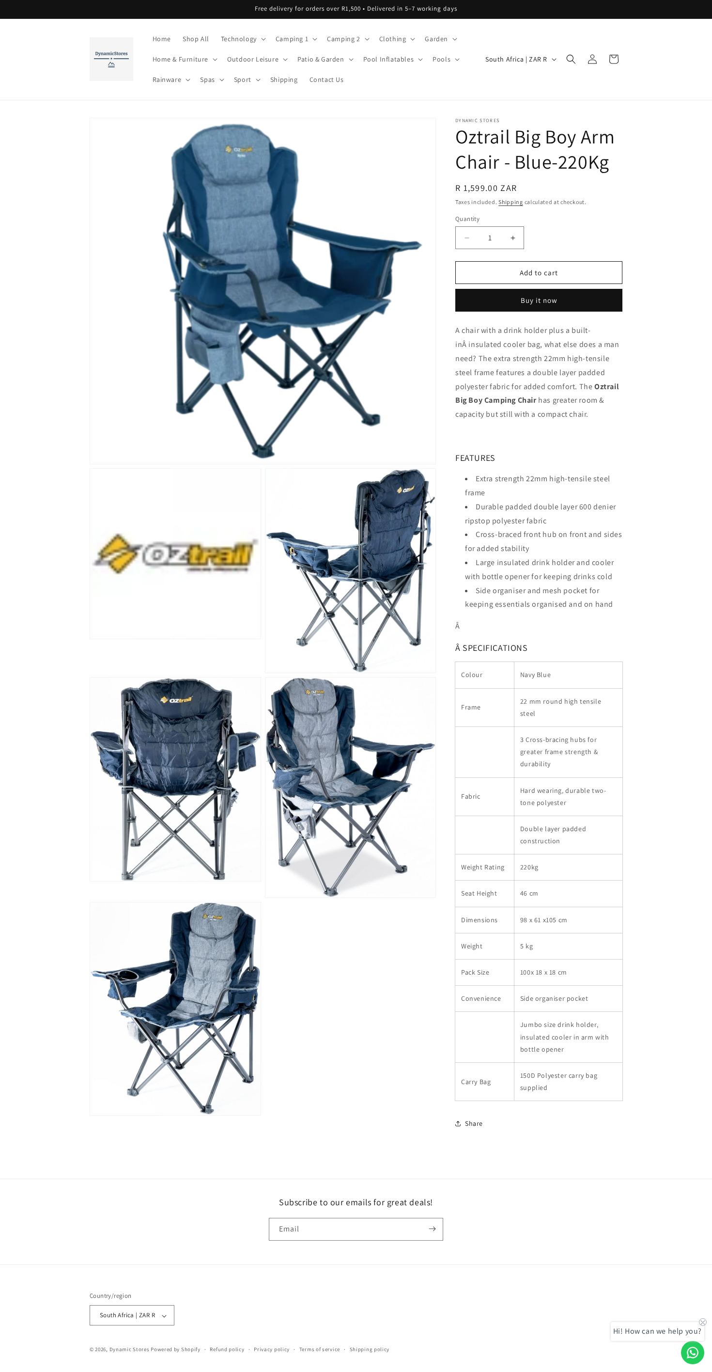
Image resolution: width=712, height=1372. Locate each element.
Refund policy (227, 1349)
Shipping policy (370, 1349)
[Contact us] (692, 1352)
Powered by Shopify (176, 1349)
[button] (242, 39)
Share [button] (474, 1123)
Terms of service (319, 1349)
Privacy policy (272, 1349)
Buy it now (539, 300)
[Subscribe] (432, 1228)
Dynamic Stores (129, 1349)
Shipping (510, 201)
